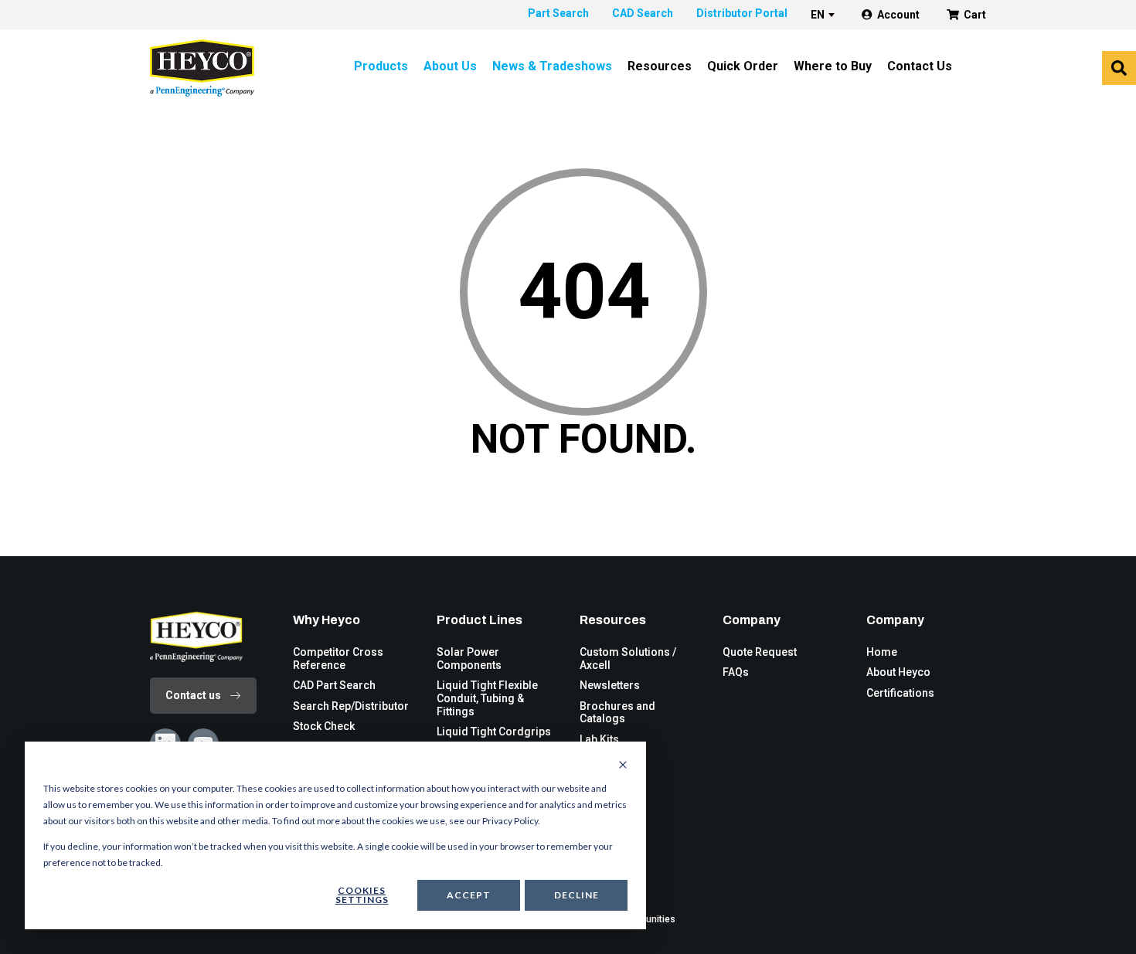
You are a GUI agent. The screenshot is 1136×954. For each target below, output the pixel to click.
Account (898, 14)
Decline (576, 895)
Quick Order (742, 66)
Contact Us (919, 66)
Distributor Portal (741, 13)
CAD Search (642, 13)
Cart (975, 14)
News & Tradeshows (552, 66)
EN (818, 14)
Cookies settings (362, 894)
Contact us (193, 695)
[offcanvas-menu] (1119, 68)
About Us (450, 66)
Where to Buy (833, 66)
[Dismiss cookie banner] (623, 765)
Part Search (558, 13)
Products (381, 66)
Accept (469, 895)
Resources (660, 66)
